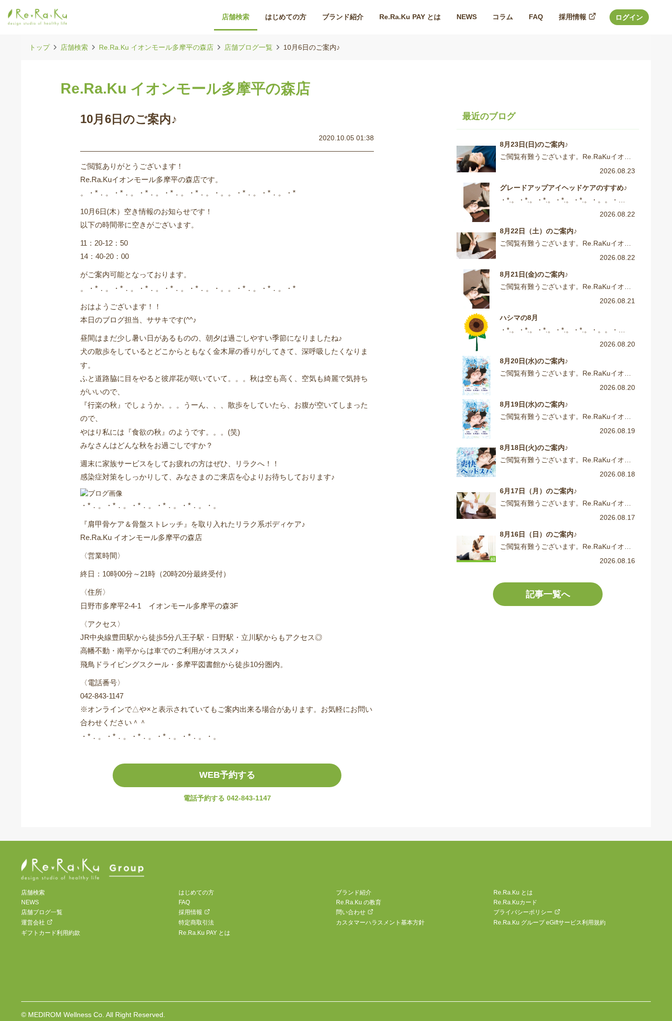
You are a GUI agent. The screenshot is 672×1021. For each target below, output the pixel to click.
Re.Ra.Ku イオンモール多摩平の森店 (156, 47)
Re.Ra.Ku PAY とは (204, 932)
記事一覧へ (548, 594)
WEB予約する (227, 775)
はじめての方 (196, 892)
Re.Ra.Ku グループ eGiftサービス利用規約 (549, 922)
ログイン (629, 17)
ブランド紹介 (353, 892)
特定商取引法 (196, 922)
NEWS (30, 902)
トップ (39, 47)
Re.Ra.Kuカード (515, 902)
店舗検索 (74, 47)
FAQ (184, 902)
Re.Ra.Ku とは (513, 892)
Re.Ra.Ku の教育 (358, 902)
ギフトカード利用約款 (50, 932)
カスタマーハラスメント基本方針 (380, 922)
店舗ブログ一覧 (248, 47)
